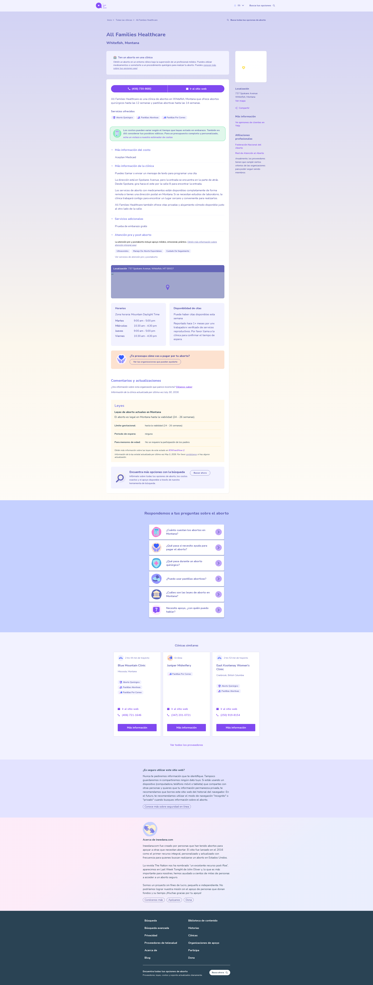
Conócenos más (154, 900)
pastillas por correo (176, 117)
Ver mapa (240, 100)
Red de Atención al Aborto (249, 153)
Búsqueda (151, 920)
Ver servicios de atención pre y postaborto (136, 257)
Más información (137, 727)
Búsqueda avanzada (157, 928)
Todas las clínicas (124, 20)
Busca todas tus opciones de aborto (248, 20)
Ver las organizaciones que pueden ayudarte (155, 361)
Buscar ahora (200, 473)
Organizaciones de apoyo (203, 943)
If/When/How (175, 450)
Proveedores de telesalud (161, 943)
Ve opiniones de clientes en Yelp (249, 124)
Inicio (109, 20)
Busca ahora (218, 972)
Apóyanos (174, 900)
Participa (193, 950)
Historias (193, 928)
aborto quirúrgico (124, 117)
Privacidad (151, 935)
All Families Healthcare (147, 20)
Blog (147, 957)
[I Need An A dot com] (101, 5)
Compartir (244, 108)
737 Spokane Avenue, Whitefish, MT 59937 (151, 268)
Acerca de (151, 950)
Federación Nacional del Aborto (248, 146)
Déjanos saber (184, 387)
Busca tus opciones (260, 5)
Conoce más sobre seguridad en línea (167, 806)
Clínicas (193, 935)
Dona (189, 900)
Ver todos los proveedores (186, 745)
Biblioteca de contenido (203, 920)
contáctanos (191, 454)
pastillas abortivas (150, 117)
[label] (239, 5)
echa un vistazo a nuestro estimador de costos (148, 137)
